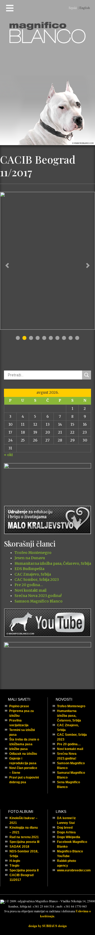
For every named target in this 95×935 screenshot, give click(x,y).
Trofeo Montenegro (33, 552)
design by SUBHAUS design (47, 926)
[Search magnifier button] (86, 375)
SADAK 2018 (19, 846)
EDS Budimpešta (29, 569)
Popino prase (19, 706)
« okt (8, 455)
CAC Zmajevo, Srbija (33, 574)
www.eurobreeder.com (74, 870)
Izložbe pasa (18, 749)
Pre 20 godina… (29, 585)
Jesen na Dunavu (30, 558)
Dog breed (65, 827)
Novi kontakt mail (30, 590)
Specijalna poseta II (24, 870)
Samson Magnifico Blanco (39, 601)
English (84, 7)
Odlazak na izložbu (23, 754)
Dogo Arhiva (66, 832)
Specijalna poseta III (24, 842)
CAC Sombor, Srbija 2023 (37, 579)
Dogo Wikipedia (68, 837)
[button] (7, 265)
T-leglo (14, 865)
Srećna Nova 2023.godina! (38, 596)
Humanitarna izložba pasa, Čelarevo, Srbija (53, 563)
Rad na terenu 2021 (24, 837)
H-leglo (15, 861)
